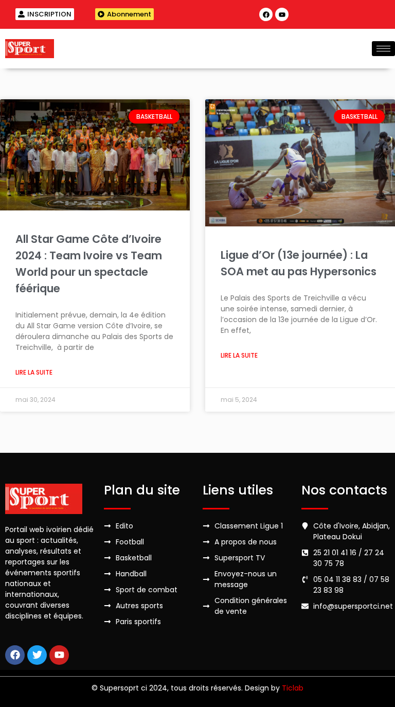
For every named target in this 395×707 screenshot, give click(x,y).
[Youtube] (282, 14)
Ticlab (292, 688)
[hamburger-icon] (383, 48)
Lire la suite (33, 372)
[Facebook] (266, 14)
